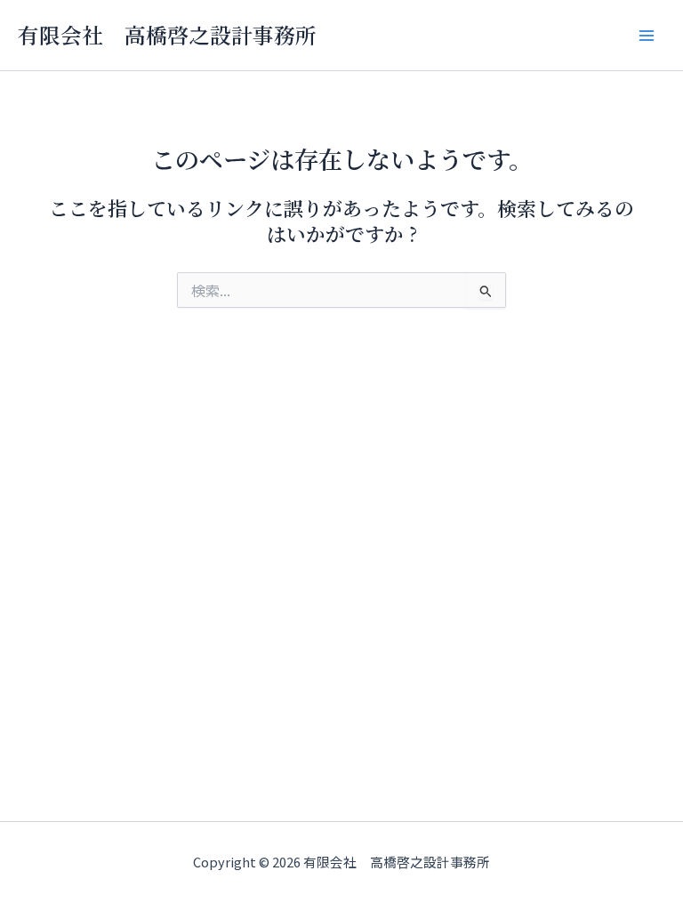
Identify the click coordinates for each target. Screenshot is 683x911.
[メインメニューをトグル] (646, 35)
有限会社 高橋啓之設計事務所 (167, 35)
